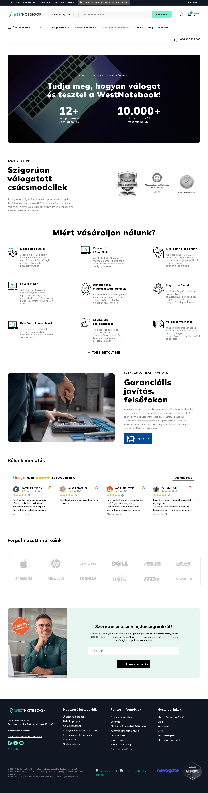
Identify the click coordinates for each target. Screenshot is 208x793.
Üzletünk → (194, 3)
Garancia (45, 3)
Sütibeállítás (14, 749)
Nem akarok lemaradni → (134, 663)
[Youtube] (21, 743)
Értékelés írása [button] (183, 477)
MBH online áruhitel (64, 3)
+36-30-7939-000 (20, 730)
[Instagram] (15, 743)
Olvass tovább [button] (21, 514)
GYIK (10, 3)
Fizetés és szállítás (26, 3)
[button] (198, 501)
